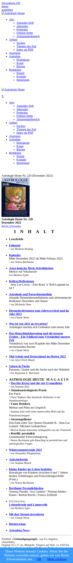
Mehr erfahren (57, 559)
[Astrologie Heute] (13, 13)
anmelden (7, 9)
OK (39, 559)
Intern (4, 6)
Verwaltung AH (10, 3)
